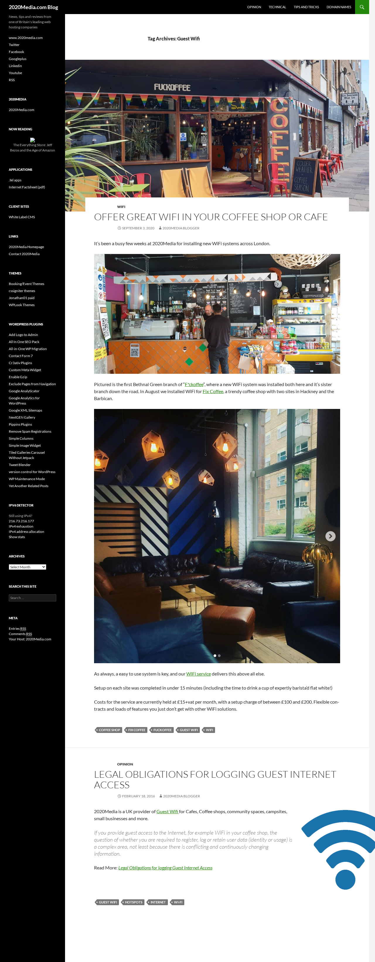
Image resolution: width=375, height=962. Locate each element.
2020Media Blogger (181, 228)
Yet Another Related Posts (28, 486)
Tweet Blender (20, 465)
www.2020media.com (26, 37)
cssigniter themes (22, 291)
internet (158, 902)
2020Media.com (21, 110)
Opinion (254, 7)
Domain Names (339, 7)
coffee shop (109, 730)
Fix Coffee (213, 391)
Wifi (209, 730)
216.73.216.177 (21, 521)
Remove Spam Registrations (30, 431)
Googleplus (17, 59)
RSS (12, 80)
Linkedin (15, 66)
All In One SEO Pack (24, 342)
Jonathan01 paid (22, 298)
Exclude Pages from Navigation (32, 384)
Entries (17, 628)
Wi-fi (178, 902)
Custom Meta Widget (25, 370)
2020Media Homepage (26, 247)
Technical (277, 7)
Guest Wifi (189, 730)
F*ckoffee (194, 384)
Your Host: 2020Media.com (30, 639)
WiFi (121, 206)
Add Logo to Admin (23, 334)
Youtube (15, 73)
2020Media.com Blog (33, 7)
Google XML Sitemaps (25, 410)
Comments (20, 634)
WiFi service (198, 673)
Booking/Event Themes (26, 284)
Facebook (16, 52)
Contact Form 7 (21, 356)
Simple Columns (21, 438)
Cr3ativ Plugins (20, 363)
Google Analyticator (24, 391)
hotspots (133, 902)
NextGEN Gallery (22, 417)
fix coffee (136, 730)
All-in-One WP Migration (28, 349)
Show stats (17, 537)
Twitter (14, 44)
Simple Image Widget (25, 445)
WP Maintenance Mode (27, 479)
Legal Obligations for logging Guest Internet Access (215, 779)
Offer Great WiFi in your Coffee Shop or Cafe (211, 217)
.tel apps (15, 180)
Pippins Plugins (20, 424)
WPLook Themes (22, 305)
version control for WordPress (32, 472)
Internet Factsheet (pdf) (27, 187)
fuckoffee (163, 730)
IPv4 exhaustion (21, 526)
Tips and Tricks (306, 7)
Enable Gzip (18, 377)
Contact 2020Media (24, 254)
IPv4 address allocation (26, 531)
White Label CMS (22, 217)
